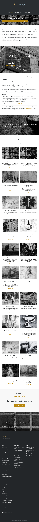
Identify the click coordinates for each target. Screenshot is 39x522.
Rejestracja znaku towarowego (10, 355)
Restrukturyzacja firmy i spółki (6, 464)
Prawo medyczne (28, 210)
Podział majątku (4, 493)
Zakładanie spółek (4, 462)
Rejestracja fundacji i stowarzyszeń (10, 330)
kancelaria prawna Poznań (16, 36)
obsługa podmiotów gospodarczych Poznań (14, 103)
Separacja (3, 489)
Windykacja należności (17, 457)
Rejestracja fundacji (5, 467)
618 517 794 (19, 396)
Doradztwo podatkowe (5, 458)
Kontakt (25, 12)
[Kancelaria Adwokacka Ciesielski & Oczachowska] (19, 5)
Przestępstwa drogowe (17, 455)
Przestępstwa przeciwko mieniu (19, 453)
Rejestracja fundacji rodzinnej (28, 379)
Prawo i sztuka (29, 257)
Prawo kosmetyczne (28, 234)
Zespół (29, 12)
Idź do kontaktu (19, 405)
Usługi (11, 12)
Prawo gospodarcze (10, 306)
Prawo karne (16, 12)
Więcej (9, 167)
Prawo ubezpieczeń (29, 161)
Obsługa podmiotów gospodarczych (10, 185)
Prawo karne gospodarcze (10, 210)
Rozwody (3, 487)
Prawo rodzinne (10, 257)
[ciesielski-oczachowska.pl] (7, 437)
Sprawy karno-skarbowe (5, 460)
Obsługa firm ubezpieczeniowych (7, 449)
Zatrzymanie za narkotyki (18, 452)
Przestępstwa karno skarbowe (18, 450)
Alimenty (3, 491)
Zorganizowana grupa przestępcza (19, 467)
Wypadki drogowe (17, 465)
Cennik (21, 12)
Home (8, 12)
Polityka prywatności (22, 520)
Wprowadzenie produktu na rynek (10, 379)
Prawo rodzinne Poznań (28, 108)
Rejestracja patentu (29, 355)
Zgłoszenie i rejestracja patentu (6, 502)
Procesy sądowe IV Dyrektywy (6, 456)
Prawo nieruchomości (28, 306)
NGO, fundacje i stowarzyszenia (10, 234)
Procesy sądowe (10, 161)
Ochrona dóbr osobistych (6, 508)
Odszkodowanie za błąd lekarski (7, 476)
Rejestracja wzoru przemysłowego (7, 500)
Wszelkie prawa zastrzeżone (14, 520)
